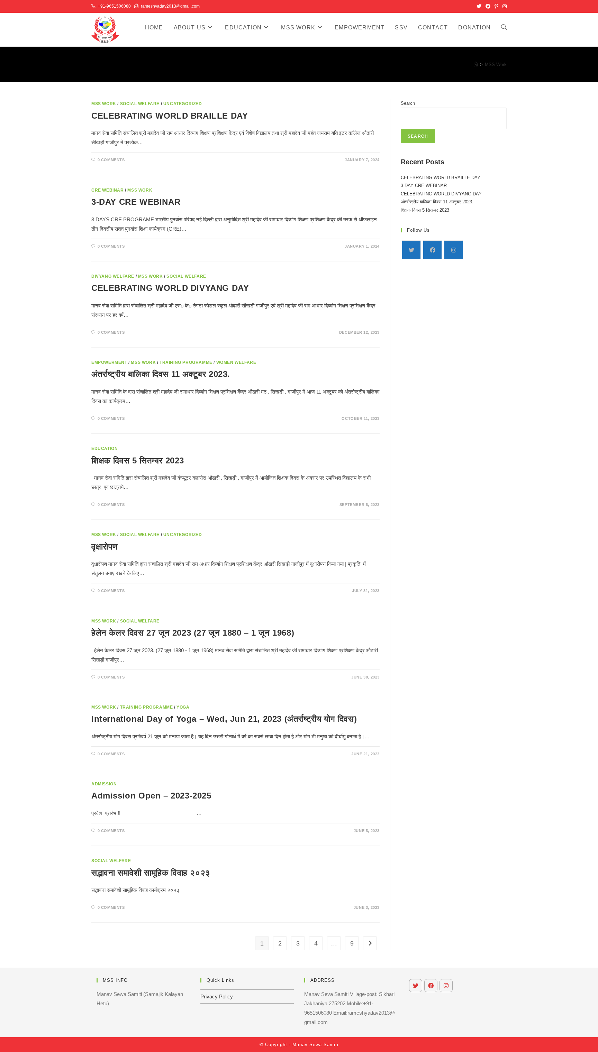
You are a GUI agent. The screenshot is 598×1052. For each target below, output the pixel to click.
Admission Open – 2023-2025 (151, 795)
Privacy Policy (216, 996)
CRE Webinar (107, 190)
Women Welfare (236, 362)
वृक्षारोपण (104, 546)
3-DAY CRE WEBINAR (135, 201)
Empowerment (109, 362)
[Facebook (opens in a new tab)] (487, 6)
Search (408, 103)
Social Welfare (140, 103)
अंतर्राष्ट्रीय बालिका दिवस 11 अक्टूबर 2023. (160, 374)
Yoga (182, 707)
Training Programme (186, 362)
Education (104, 448)
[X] (411, 249)
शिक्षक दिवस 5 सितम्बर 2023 (137, 460)
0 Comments (111, 160)
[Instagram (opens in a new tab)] (503, 6)
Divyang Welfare (112, 276)
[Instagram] (453, 249)
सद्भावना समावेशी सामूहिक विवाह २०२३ (150, 872)
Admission (104, 784)
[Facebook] (432, 249)
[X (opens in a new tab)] (478, 6)
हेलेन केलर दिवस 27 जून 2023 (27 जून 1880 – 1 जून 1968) (192, 632)
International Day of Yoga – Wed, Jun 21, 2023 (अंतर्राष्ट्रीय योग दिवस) (224, 718)
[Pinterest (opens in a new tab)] (496, 6)
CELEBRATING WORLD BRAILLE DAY (169, 115)
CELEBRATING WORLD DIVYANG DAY (170, 288)
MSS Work (496, 64)
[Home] (475, 64)
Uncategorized (182, 103)
